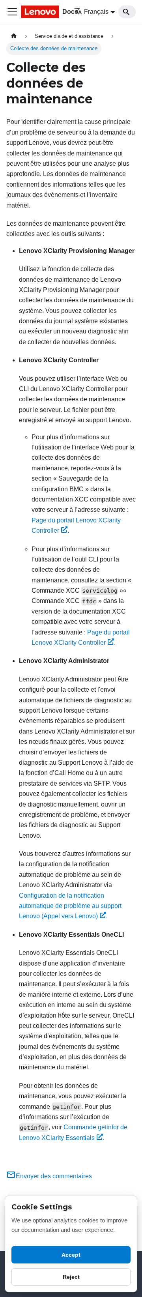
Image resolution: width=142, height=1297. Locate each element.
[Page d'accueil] (13, 36)
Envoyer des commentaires (54, 1176)
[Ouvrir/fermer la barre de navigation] (12, 12)
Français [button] (96, 11)
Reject (71, 1277)
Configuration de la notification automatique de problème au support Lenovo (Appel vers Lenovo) (70, 906)
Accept (71, 1255)
